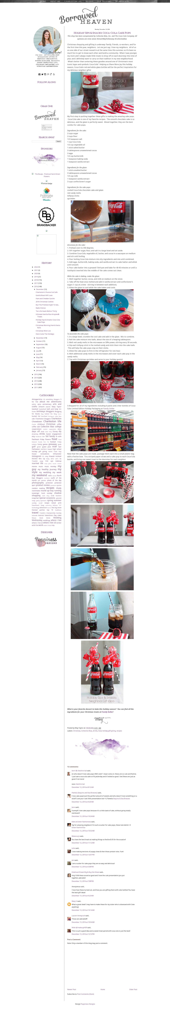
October (39, 341)
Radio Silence (41, 308)
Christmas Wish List (43, 331)
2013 (36, 381)
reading (42, 488)
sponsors (43, 501)
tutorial (41, 515)
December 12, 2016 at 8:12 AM (83, 787)
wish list (35, 525)
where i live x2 (37, 523)
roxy (52, 490)
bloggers (50, 411)
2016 (36, 286)
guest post (46, 447)
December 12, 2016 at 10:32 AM (83, 831)
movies (34, 466)
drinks (95, 731)
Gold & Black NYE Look (44, 295)
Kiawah (52, 456)
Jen (73, 860)
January (39, 370)
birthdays (41, 411)
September (40, 344)
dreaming (35, 434)
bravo (59, 414)
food (100, 731)
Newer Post (71, 989)
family (52, 436)
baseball (35, 409)
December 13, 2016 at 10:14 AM (83, 910)
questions (53, 485)
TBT (60, 505)
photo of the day (54, 480)
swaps (47, 503)
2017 (36, 283)
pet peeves (42, 480)
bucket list (36, 416)
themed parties (38, 510)
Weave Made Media (41, 518)
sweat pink (56, 503)
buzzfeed (44, 416)
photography (38, 482)
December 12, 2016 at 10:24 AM (83, 816)
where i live (56, 520)
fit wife (58, 436)
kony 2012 (50, 459)
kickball (58, 456)
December (40, 289)
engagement (56, 434)
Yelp (53, 525)
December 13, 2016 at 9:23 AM (83, 896)
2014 (36, 378)
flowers (48, 439)
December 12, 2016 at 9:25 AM (83, 802)
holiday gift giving (109, 731)
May (38, 357)
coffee (59, 424)
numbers (47, 478)
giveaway (53, 444)
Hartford (44, 449)
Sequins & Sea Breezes (121, 798)
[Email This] (94, 728)
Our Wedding (104, 1)
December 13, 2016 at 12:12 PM (83, 934)
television (43, 508)
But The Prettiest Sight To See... (47, 305)
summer (57, 500)
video (59, 515)
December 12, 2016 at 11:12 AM (83, 843)
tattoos (55, 505)
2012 (36, 384)
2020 (36, 273)
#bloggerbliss (37, 399)
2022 (36, 267)
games (45, 444)
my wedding (45, 472)
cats (33, 419)
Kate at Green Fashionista (81, 822)
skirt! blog (45, 496)
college (58, 426)
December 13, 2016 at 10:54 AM (83, 922)
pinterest (49, 483)
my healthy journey (47, 469)
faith (43, 436)
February (39, 367)
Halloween (36, 449)
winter (58, 523)
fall (47, 436)
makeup (58, 461)
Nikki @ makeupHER (79, 927)
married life (37, 463)
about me (44, 401)
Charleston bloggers (43, 419)
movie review (57, 463)
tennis (49, 508)
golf (34, 446)
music (41, 466)
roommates (36, 491)
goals (59, 444)
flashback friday (38, 439)
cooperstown (36, 429)
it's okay (45, 456)
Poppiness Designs (88, 1004)
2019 (36, 277)
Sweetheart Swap (38, 505)
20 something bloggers (51, 399)
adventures (56, 401)
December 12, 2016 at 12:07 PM (83, 855)
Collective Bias (86, 731)
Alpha (39, 404)
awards (48, 407)
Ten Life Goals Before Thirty (46, 311)
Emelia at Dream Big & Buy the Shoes (85, 872)
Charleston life (73, 1)
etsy (33, 436)
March (38, 364)
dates (59, 429)
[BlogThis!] (96, 728)
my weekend (39, 475)
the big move (56, 508)
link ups (49, 461)
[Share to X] (98, 728)
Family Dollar (108, 408)
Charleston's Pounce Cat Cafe (47, 292)
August (39, 348)
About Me (55, 1)
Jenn (73, 807)
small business (56, 496)
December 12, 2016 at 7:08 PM (83, 881)
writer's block (48, 525)
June (38, 354)
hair (59, 447)
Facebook (38, 436)
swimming (48, 505)
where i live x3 (49, 522)
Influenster (57, 454)
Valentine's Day (51, 515)
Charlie (34, 424)
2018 (36, 280)
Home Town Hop (54, 451)
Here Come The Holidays (45, 334)
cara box (58, 416)
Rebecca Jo (75, 836)
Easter (48, 434)
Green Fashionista (78, 827)
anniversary (46, 404)
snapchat (35, 498)
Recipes (89, 1)
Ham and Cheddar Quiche (45, 298)
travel (35, 512)
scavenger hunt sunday (42, 493)
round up (45, 490)
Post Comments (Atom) (85, 994)
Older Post (133, 989)
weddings (46, 520)
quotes (59, 485)
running (57, 490)
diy (60, 431)
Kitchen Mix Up (38, 459)
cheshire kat (80, 784)
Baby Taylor (56, 407)
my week (56, 472)
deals (42, 431)
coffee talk (36, 427)
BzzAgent (51, 416)
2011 (36, 387)
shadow (57, 493)
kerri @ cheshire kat (79, 771)
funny (40, 444)
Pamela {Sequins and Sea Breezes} (84, 793)
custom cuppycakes (49, 429)
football (53, 442)
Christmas (76, 731)
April (38, 361)
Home (43, 1)
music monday (50, 466)
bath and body (52, 409)
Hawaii (49, 449)
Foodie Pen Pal (43, 442)
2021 (36, 270)
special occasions (47, 498)
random (35, 488)
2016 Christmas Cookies (45, 302)
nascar (54, 475)
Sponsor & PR (122, 1)
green (39, 447)
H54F (54, 446)
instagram (36, 456)
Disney (55, 431)
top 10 (50, 510)
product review (43, 485)
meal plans (48, 463)
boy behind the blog (49, 414)
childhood (41, 424)
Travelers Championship (47, 513)
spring (50, 500)
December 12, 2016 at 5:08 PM (83, 867)
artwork (41, 407)
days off (36, 431)
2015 (36, 374)
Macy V (74, 901)
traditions (58, 510)
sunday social (37, 503)
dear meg (48, 431)
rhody (58, 488)
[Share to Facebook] (100, 728)
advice (34, 404)
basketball (42, 409)
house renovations (40, 454)
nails (50, 475)
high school (57, 449)
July (37, 351)
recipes (119, 731)
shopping (36, 495)
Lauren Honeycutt (78, 916)
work (41, 525)
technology (35, 508)
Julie (73, 848)
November (40, 338)
